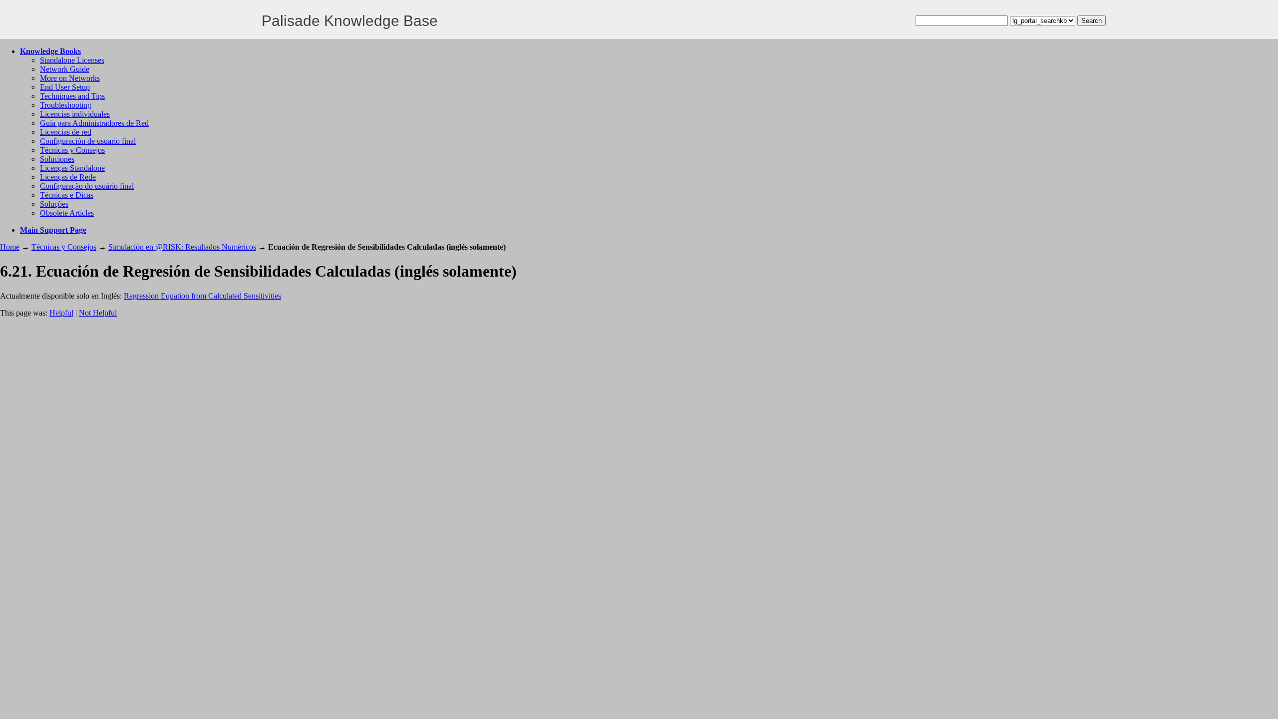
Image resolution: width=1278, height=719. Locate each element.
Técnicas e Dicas (66, 195)
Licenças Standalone (72, 168)
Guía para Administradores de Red (94, 123)
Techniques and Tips (72, 96)
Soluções (54, 204)
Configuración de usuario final (88, 141)
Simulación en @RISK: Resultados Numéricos (182, 247)
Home (9, 247)
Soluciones (57, 159)
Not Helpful (98, 313)
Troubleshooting (65, 105)
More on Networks (70, 78)
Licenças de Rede (68, 177)
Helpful (61, 313)
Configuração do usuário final (87, 186)
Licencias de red (65, 132)
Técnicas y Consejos (72, 150)
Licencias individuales (75, 114)
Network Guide (64, 69)
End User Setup (65, 87)
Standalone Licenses (72, 60)
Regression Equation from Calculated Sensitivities (202, 296)
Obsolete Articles (67, 213)
